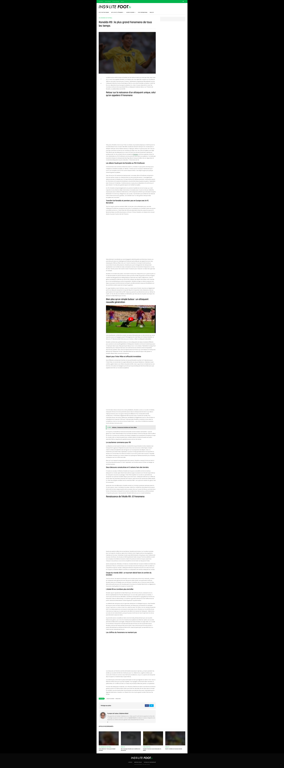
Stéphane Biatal (123, 713)
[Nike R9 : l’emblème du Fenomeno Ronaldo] (175, 738)
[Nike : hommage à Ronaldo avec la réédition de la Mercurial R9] (131, 738)
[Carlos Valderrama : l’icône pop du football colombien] (109, 738)
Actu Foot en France (104, 12)
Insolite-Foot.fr (132, 718)
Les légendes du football (105, 17)
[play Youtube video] (131, 319)
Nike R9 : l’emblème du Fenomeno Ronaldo (173, 749)
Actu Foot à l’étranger (117, 12)
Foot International (142, 12)
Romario (135, 154)
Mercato (122, 1)
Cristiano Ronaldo (115, 1)
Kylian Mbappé (108, 1)
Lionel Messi (101, 1)
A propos (130, 762)
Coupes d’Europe (130, 12)
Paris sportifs (146, 747)
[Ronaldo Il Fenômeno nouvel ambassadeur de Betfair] (153, 738)
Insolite (152, 12)
